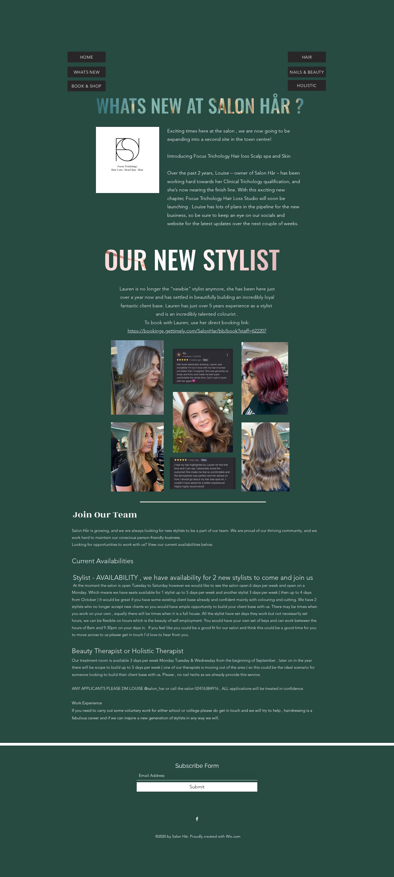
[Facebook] (197, 819)
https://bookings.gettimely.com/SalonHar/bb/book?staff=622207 (197, 331)
